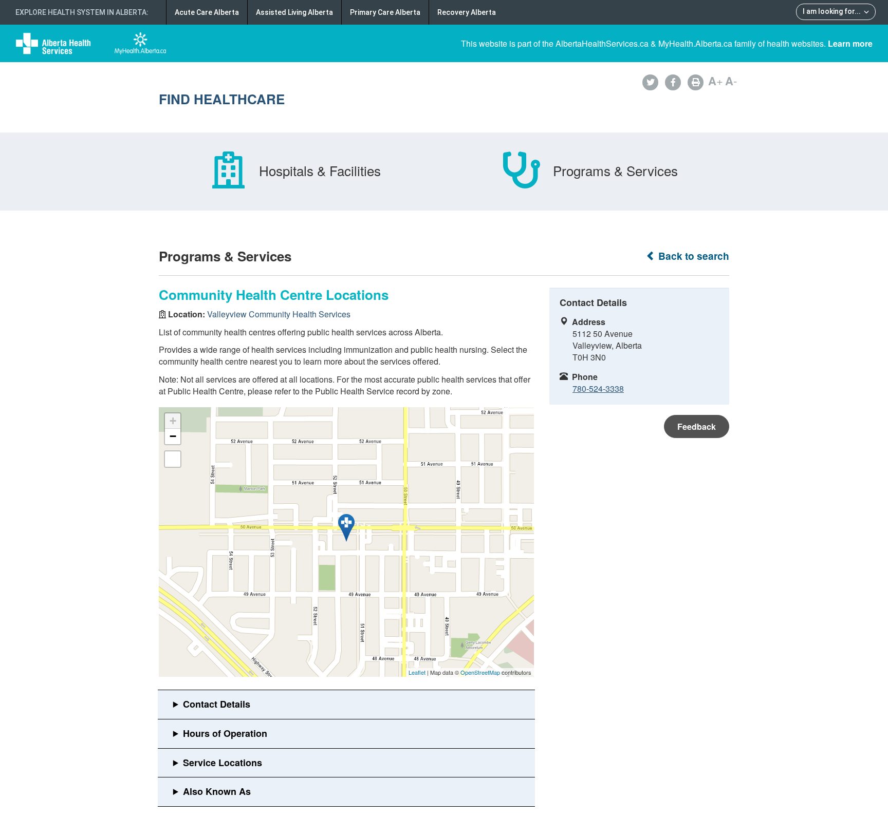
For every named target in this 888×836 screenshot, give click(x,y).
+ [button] (173, 420)
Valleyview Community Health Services (278, 314)
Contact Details (216, 704)
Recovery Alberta (466, 12)
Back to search (692, 256)
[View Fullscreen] (172, 459)
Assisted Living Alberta (294, 12)
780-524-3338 (598, 388)
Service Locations (222, 762)
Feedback (696, 426)
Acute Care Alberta (207, 12)
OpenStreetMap (480, 672)
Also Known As (217, 791)
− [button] (173, 436)
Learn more (850, 43)
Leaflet (417, 672)
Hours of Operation (225, 733)
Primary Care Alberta (385, 12)
